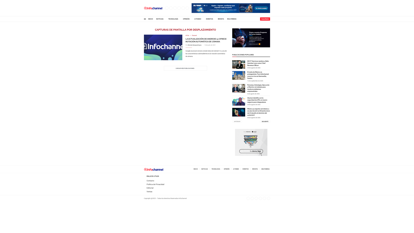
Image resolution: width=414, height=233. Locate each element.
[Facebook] (166, 8)
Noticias (159, 19)
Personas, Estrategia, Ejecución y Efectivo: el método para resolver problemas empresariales (258, 88)
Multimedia (231, 19)
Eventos (209, 19)
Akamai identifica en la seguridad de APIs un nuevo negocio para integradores (257, 100)
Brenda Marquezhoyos (195, 45)
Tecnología (173, 19)
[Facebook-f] (248, 198)
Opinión (186, 19)
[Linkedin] (179, 8)
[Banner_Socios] (251, 29)
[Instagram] (175, 8)
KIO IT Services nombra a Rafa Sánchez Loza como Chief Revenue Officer (258, 63)
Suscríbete (265, 19)
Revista (221, 19)
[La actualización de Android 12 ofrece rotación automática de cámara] (163, 47)
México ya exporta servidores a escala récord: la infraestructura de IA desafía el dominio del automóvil (258, 112)
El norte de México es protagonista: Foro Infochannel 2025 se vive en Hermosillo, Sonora (258, 75)
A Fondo (197, 19)
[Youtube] (183, 8)
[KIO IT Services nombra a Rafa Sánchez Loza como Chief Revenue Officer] (238, 64)
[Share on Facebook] (204, 61)
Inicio (150, 19)
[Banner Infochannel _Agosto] (251, 130)
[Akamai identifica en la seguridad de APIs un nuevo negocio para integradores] (238, 101)
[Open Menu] (145, 19)
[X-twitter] (252, 198)
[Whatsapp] (187, 8)
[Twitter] (170, 8)
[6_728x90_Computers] (231, 4)
